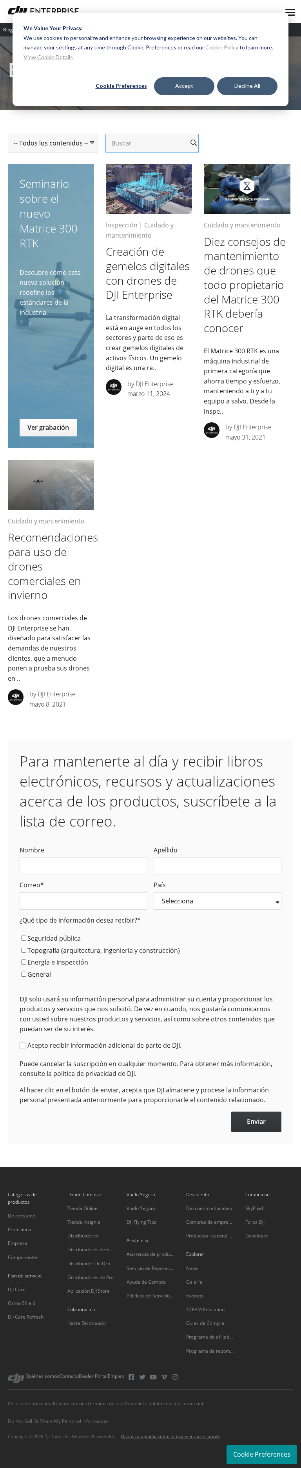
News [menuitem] (192, 1268)
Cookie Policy (221, 47)
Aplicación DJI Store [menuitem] (88, 1291)
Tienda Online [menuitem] (82, 1208)
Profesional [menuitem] (20, 1229)
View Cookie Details (48, 57)
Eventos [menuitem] (194, 1295)
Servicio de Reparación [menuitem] (150, 1268)
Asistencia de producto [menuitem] (150, 1254)
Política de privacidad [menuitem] (31, 1403)
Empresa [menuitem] (17, 1243)
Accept (184, 85)
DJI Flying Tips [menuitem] (141, 1222)
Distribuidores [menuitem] (82, 1235)
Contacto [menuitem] (69, 1376)
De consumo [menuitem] (21, 1215)
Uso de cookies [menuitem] (70, 1403)
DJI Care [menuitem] (16, 1289)
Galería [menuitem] (194, 1282)
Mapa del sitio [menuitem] (138, 1403)
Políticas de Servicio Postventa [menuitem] (150, 1295)
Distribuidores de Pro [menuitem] (90, 1277)
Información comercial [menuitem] (178, 1403)
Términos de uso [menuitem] (105, 1403)
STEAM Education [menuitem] (205, 1309)
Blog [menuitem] (8, 29)
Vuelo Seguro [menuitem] (141, 1208)
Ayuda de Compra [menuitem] (146, 1282)
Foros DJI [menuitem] (255, 1222)
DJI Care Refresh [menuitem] (26, 1317)
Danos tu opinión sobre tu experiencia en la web (170, 1436)
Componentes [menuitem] (23, 1257)
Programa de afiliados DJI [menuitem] (210, 1337)
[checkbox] (150, 957)
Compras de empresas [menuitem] (210, 1222)
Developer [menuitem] (256, 1235)
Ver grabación (48, 427)
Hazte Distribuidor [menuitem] (87, 1323)
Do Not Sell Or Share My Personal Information (58, 1421)
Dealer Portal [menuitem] (93, 1376)
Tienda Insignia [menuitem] (83, 1222)
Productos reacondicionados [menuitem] (210, 1235)
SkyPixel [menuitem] (254, 1208)
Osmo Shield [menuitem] (21, 1303)
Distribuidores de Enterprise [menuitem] (91, 1249)
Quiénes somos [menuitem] (42, 1376)
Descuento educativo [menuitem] (209, 1208)
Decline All (247, 85)
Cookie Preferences (121, 85)
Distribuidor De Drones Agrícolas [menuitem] (91, 1263)
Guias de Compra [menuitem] (205, 1323)
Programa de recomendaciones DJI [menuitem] (210, 1351)
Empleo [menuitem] (116, 1376)
